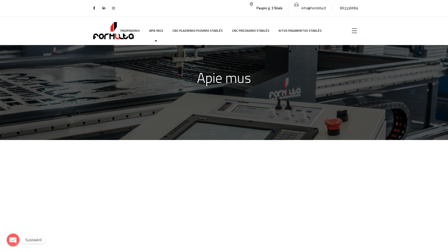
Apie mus (156, 30)
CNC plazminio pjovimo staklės (197, 30)
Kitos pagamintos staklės (300, 30)
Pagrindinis (130, 30)
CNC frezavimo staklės (250, 30)
